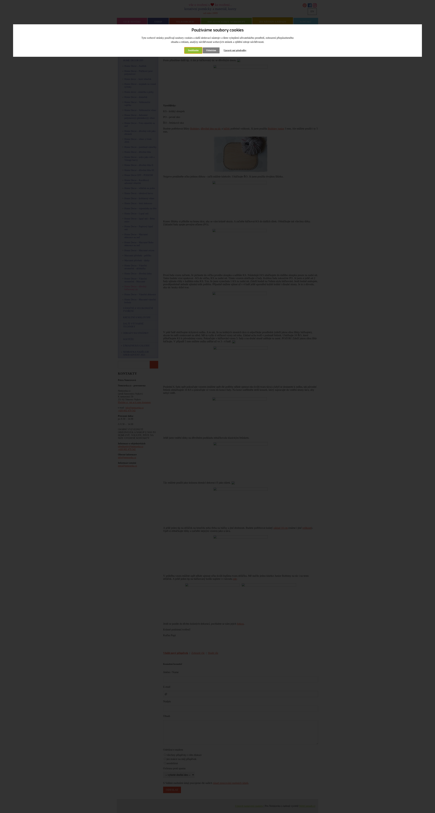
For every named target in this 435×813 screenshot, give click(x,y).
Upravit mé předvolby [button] (235, 50)
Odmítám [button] (211, 50)
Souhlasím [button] (193, 50)
